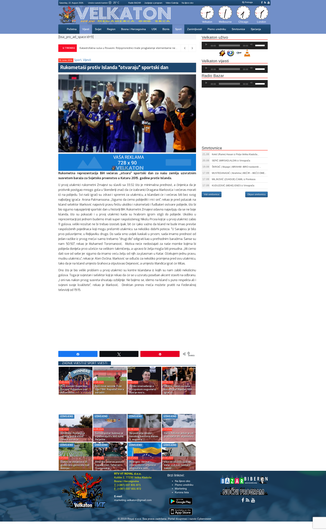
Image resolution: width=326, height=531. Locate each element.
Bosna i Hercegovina (133, 29)
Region (111, 29)
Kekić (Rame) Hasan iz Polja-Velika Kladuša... (235, 154)
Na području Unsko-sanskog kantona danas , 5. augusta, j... (144, 436)
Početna (72, 29)
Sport (178, 29)
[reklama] (127, 162)
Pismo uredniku (217, 29)
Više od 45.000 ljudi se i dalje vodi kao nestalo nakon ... (178, 465)
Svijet (98, 29)
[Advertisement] (127, 320)
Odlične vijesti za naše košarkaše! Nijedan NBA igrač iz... (178, 389)
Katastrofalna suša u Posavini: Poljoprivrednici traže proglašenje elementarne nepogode (132, 48)
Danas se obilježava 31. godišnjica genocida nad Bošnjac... (75, 465)
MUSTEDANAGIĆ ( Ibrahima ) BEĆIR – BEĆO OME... (239, 173)
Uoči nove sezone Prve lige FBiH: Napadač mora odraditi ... (109, 389)
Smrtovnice (238, 29)
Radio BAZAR (134, 3)
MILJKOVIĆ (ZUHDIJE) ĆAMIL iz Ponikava (233, 179)
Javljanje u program (153, 3)
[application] (235, 45)
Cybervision (204, 518)
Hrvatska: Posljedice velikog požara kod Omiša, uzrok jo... (73, 436)
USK (154, 29)
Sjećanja (256, 29)
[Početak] (206, 44)
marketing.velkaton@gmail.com (133, 500)
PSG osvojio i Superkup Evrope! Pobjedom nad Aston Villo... (74, 389)
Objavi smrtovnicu (256, 194)
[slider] (260, 45)
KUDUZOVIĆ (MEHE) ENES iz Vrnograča (233, 185)
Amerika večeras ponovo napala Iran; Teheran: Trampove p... (110, 465)
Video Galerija (172, 3)
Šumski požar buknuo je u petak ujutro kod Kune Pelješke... (109, 436)
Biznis (165, 29)
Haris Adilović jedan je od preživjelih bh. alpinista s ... (179, 436)
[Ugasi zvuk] (251, 44)
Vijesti (85, 29)
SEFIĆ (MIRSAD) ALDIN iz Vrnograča (231, 160)
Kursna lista (182, 492)
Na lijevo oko (187, 3)
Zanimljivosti (194, 29)
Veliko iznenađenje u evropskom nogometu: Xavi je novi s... (143, 389)
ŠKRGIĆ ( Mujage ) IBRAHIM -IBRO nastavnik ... (236, 167)
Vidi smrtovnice (211, 194)
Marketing (181, 488)
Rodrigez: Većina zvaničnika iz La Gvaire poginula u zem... (142, 465)
